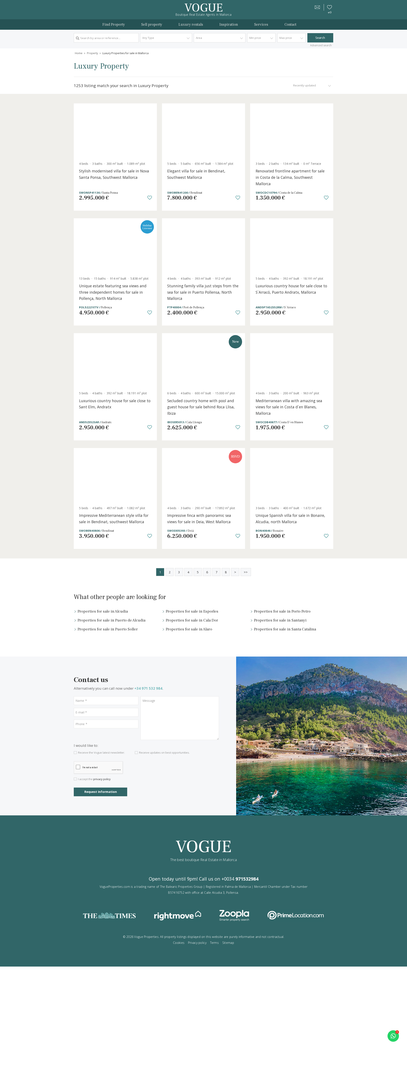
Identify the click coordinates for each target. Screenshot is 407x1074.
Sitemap (228, 943)
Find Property (113, 24)
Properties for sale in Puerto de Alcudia (111, 620)
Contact (290, 24)
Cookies (178, 943)
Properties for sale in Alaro (189, 629)
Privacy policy (197, 943)
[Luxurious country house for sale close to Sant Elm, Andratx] (115, 360)
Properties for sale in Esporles (192, 611)
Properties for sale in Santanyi (280, 620)
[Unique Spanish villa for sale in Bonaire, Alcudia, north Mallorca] (291, 475)
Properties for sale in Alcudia (103, 611)
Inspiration (228, 24)
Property (92, 53)
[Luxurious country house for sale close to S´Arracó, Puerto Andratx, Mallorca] (291, 245)
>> (246, 572)
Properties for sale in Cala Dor (192, 620)
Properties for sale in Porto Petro (282, 611)
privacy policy (102, 779)
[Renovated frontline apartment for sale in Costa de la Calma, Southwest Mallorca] (291, 130)
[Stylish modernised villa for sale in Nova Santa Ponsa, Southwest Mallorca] (115, 130)
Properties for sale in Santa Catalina (285, 629)
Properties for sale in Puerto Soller (108, 629)
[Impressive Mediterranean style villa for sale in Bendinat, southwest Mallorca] (115, 475)
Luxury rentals (190, 24)
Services (261, 24)
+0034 (240, 879)
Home (78, 53)
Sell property (151, 24)
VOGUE (203, 8)
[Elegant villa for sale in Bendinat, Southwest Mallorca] (203, 130)
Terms (214, 943)
